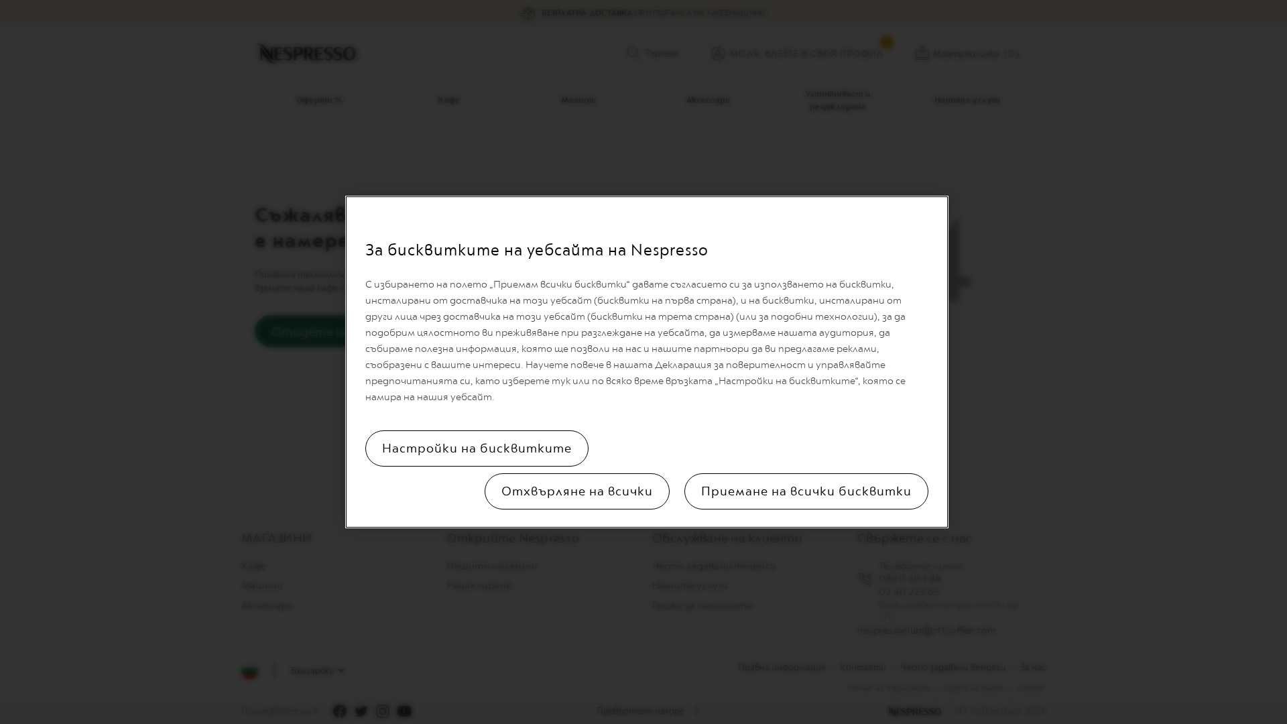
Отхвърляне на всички (577, 491)
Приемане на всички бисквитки (806, 491)
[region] (646, 362)
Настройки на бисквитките (477, 448)
